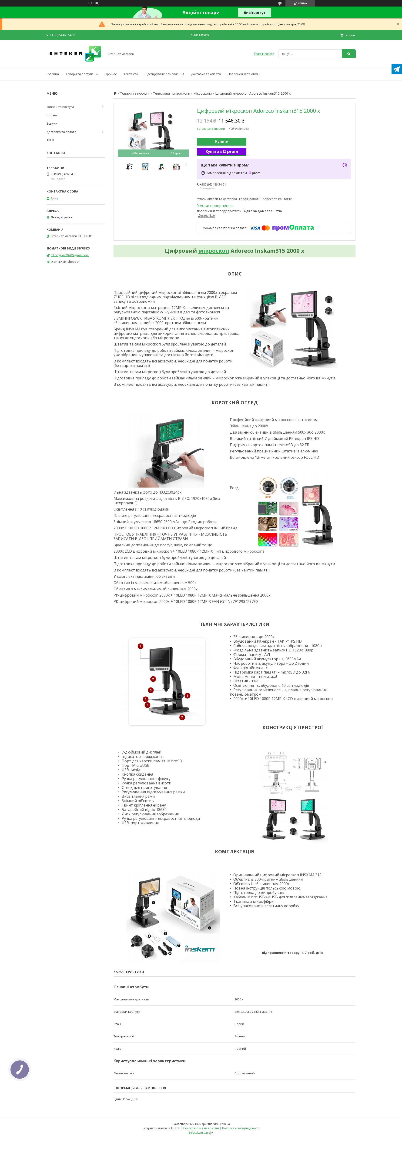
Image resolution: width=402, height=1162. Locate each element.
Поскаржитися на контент (201, 1128)
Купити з (214, 152)
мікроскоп (213, 250)
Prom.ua (224, 1124)
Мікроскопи (202, 93)
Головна (53, 74)
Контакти (131, 74)
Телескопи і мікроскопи (171, 93)
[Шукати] (349, 53)
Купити (221, 141)
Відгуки (52, 123)
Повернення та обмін (244, 74)
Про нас (111, 74)
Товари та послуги (79, 74)
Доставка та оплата (206, 74)
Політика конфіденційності (240, 1128)
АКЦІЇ (50, 140)
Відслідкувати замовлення (164, 74)
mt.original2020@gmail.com (70, 255)
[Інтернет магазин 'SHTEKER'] (74, 62)
